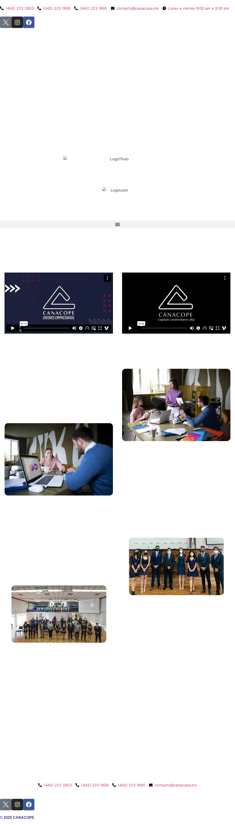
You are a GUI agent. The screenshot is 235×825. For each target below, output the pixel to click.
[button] (117, 224)
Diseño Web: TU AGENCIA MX (25, 790)
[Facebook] (28, 22)
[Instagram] (17, 22)
